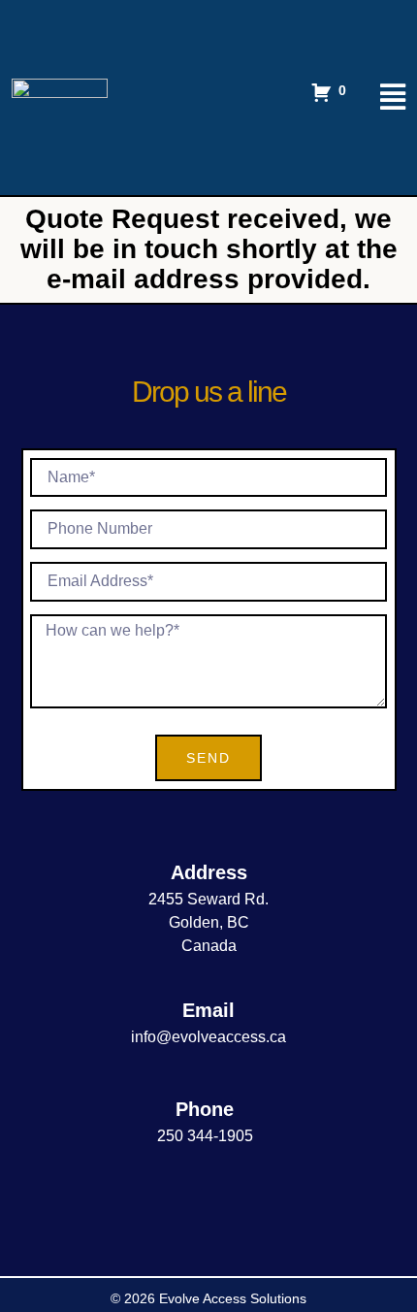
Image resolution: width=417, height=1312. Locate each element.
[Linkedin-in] (209, 1202)
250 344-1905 (205, 1136)
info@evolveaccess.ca (208, 1037)
